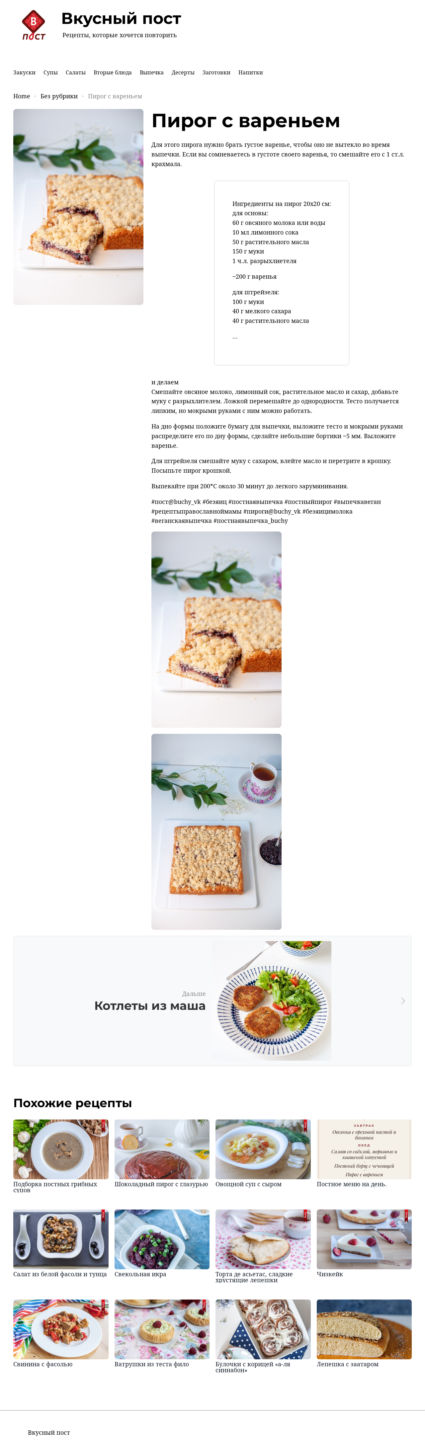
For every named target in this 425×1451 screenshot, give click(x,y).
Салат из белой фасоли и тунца (60, 1274)
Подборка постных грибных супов (55, 1187)
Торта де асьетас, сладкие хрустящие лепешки (254, 1277)
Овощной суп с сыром (248, 1184)
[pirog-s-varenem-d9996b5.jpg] (216, 927)
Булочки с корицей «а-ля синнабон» (252, 1367)
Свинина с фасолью (42, 1364)
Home (21, 96)
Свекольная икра (140, 1274)
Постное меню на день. (352, 1184)
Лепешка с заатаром (348, 1364)
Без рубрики (59, 96)
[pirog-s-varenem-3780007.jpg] (216, 725)
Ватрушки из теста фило (152, 1364)
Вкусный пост (121, 18)
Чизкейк (330, 1274)
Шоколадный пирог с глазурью (161, 1184)
